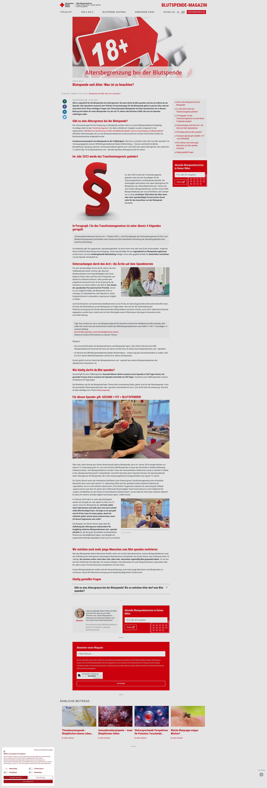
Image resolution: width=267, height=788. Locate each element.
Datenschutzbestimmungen (43, 750)
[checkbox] (6, 769)
